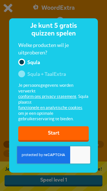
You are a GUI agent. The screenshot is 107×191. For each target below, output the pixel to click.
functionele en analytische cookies (50, 107)
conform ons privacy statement (47, 96)
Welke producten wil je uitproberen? (43, 49)
